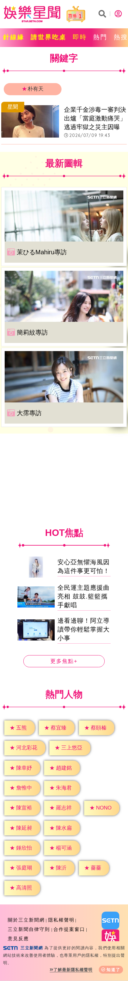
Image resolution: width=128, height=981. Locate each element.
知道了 (114, 969)
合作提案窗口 (69, 929)
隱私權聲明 (61, 919)
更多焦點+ (64, 661)
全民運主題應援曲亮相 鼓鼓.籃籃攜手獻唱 (83, 596)
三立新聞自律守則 (29, 929)
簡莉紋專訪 (32, 332)
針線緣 (14, 37)
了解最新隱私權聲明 (73, 969)
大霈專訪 (29, 413)
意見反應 (18, 938)
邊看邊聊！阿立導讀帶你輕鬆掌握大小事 (83, 629)
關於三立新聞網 (26, 919)
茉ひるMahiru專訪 (42, 252)
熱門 (100, 37)
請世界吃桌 (48, 37)
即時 (80, 37)
